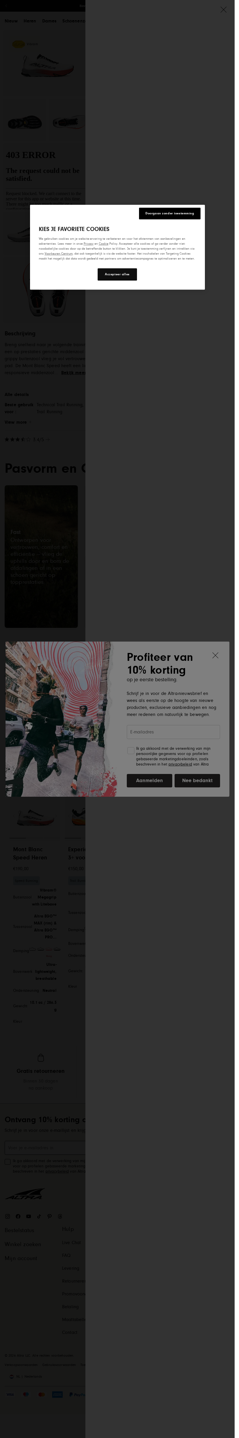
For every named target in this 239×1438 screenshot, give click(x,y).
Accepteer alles (117, 274)
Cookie (103, 244)
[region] (117, 247)
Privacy (89, 244)
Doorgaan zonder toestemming (169, 213)
